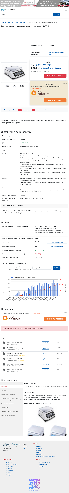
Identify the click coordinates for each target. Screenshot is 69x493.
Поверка (17, 110)
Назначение (4, 386)
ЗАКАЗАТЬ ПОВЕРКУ (55, 100)
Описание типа (49, 110)
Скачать (40, 110)
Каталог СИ (9, 462)
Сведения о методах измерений (9, 411)
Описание (3, 390)
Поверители (29, 110)
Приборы (39, 448)
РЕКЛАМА (65, 83)
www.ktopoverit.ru (36, 88)
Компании (39, 450)
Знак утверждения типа (7, 403)
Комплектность (5, 407)
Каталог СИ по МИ (11, 464)
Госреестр (7, 110)
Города (38, 452)
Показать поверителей (57, 246)
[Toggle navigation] (65, 9)
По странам (9, 466)
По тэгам (8, 472)
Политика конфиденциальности (45, 456)
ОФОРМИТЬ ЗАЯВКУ (55, 76)
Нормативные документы (8, 415)
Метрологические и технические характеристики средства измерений (11, 399)
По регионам (9, 470)
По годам (8, 474)
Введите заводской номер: (16, 267)
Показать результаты (57, 242)
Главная (38, 446)
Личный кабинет (43, 464)
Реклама (40, 466)
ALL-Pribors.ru (10, 10)
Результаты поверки (44, 462)
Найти (57, 268)
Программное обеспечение (8, 394)
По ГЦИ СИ (9, 468)
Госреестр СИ (40, 454)
